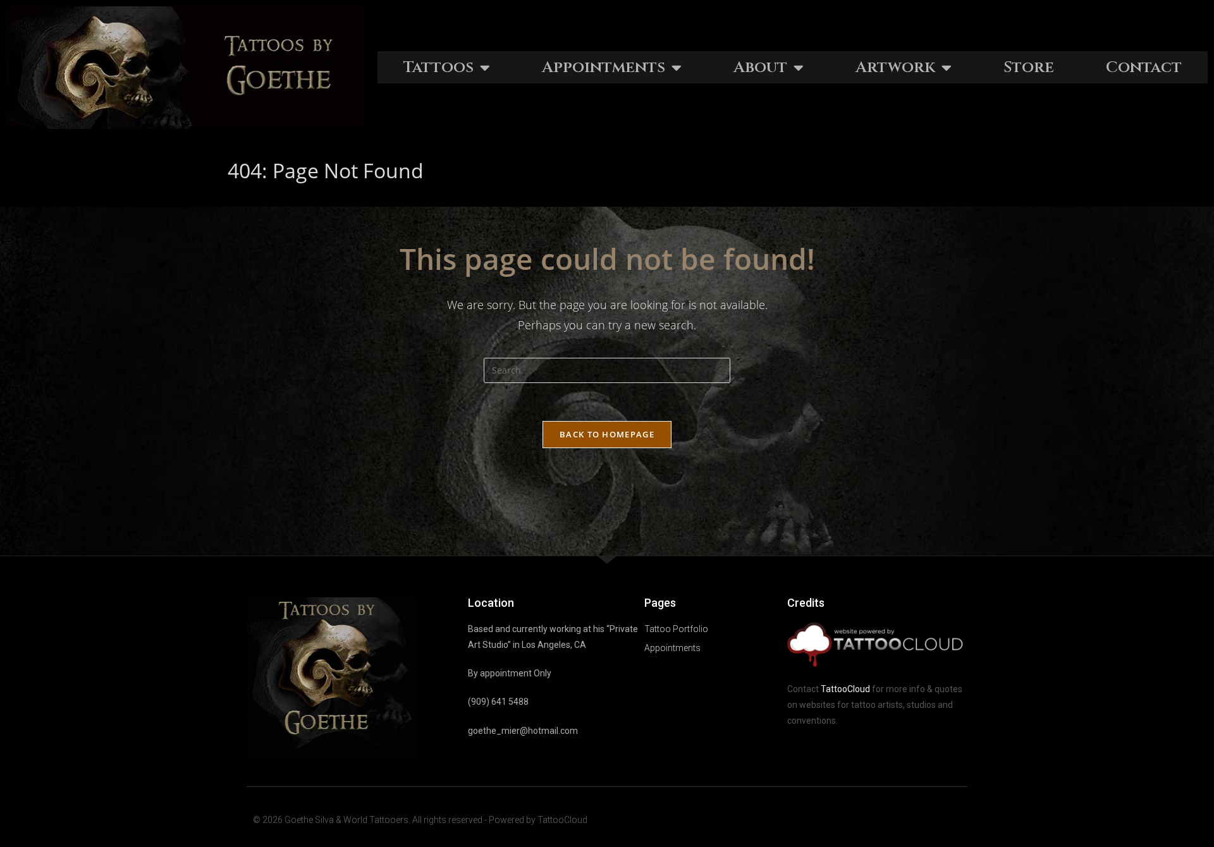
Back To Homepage (607, 434)
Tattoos (438, 67)
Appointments (603, 67)
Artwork (895, 67)
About (760, 67)
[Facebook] (931, 820)
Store (1028, 67)
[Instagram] (956, 820)
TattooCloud (845, 689)
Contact (1144, 67)
